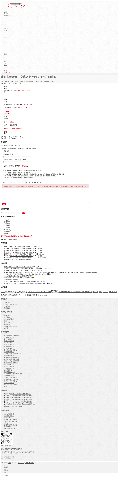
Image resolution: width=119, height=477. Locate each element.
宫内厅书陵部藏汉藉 (77, 292)
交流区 (17, 81)
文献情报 (7, 227)
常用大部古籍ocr (17, 259)
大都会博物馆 (8, 417)
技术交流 (7, 229)
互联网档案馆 (8, 348)
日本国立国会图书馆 (10, 350)
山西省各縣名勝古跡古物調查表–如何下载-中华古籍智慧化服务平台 (25, 274)
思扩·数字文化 (29, 463)
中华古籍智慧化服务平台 (12, 335)
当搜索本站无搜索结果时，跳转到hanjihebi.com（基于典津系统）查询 (25, 268)
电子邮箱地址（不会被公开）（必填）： (16, 159)
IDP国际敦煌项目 (9, 428)
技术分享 (89, 292)
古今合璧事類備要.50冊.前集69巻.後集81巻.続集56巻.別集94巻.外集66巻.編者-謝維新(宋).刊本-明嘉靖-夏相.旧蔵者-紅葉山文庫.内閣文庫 (45, 272)
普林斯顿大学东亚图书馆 (12, 357)
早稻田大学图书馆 (9, 366)
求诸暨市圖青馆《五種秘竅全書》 (22, 248)
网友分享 (22, 295)
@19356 (20, 107)
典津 (5, 386)
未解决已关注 (113, 292)
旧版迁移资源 (105, 292)
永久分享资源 (6, 295)
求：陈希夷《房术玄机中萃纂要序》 (23, 254)
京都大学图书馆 (9, 344)
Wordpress (21, 463)
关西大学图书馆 (9, 368)
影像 (84, 292)
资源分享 (7, 222)
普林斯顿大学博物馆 (10, 425)
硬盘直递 (7, 308)
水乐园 (6, 233)
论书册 (6, 328)
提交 (4, 204)
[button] (7, 182)
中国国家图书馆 (9, 337)
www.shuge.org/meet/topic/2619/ (13, 128)
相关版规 (23, 166)
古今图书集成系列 (44, 292)
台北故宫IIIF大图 (65, 292)
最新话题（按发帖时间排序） (10, 239)
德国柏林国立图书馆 (10, 384)
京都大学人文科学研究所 (12, 361)
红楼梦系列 (14, 295)
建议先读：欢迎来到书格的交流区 (20, 246)
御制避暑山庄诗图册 (10, 326)
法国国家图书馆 (9, 352)
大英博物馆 (7, 427)
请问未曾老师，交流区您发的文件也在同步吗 (28, 76)
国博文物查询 (8, 279)
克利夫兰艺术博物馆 (10, 419)
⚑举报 (28, 90)
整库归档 (95, 292)
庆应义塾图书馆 (9, 364)
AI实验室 (3, 292)
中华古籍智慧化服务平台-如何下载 (15, 276)
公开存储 (7, 302)
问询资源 (22, 81)
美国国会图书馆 (9, 355)
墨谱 (5, 321)
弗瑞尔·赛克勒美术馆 (10, 421)
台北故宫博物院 (9, 416)
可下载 (55, 291)
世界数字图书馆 (9, 346)
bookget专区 (7, 231)
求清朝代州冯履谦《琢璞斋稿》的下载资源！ (18, 267)
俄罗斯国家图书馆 (9, 372)
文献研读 (7, 220)
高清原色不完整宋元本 (43, 295)
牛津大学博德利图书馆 (11, 363)
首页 (12, 81)
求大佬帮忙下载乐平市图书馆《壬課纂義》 (17, 278)
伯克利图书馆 (8, 370)
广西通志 (7, 317)
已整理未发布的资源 (10, 304)
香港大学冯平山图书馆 (11, 379)
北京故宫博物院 (9, 414)
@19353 (20, 90)
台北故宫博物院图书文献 (12, 359)
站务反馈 (7, 225)
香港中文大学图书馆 (10, 381)
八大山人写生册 (9, 319)
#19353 (12, 122)
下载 (18, 292)
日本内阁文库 (8, 339)
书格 (9, 463)
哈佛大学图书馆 (9, 341)
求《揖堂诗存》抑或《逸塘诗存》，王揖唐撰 (18, 281)
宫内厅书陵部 (8, 342)
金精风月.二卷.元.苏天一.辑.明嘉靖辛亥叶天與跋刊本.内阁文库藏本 (24, 283)
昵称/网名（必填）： (9, 154)
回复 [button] (24, 90)
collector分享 (11, 292)
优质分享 (23, 291)
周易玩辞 (7, 315)
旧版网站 (7, 306)
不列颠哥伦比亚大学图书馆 (12, 353)
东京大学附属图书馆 (10, 377)
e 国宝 (6, 423)
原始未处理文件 (32, 292)
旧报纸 (100, 292)
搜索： (3, 212)
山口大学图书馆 (9, 383)
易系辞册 (7, 322)
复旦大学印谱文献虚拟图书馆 (13, 374)
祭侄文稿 (7, 324)
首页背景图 (32, 295)
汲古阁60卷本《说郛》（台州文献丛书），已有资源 (20, 270)
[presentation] (7, 182)
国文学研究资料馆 (9, 375)
